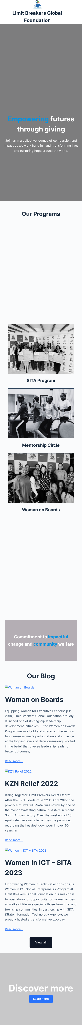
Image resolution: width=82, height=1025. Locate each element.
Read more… (14, 761)
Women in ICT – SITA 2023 (38, 867)
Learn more (41, 998)
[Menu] (75, 12)
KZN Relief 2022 (31, 783)
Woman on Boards (34, 699)
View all (41, 942)
